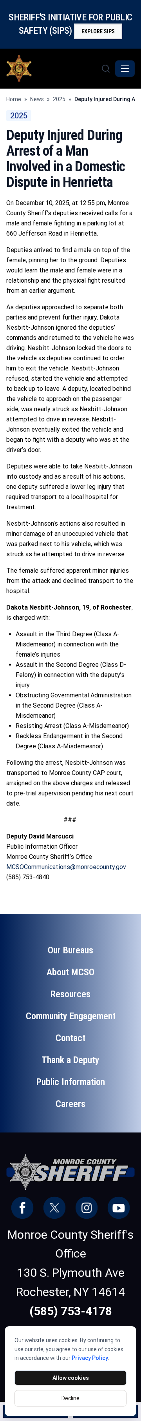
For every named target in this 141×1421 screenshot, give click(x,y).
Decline (70, 1398)
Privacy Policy (90, 1358)
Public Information (70, 1081)
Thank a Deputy (70, 1059)
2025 (59, 99)
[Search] (105, 68)
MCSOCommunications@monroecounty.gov (66, 867)
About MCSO (70, 972)
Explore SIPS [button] (98, 31)
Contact (70, 1038)
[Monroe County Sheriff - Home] (52, 68)
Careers (70, 1103)
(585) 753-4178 (70, 1311)
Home (13, 99)
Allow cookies (70, 1378)
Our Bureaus (70, 950)
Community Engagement (71, 1016)
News (37, 99)
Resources (70, 994)
